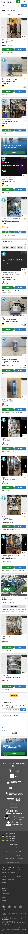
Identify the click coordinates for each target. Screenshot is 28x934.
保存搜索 (14, 695)
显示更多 (14, 733)
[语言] (24, 1)
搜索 (24, 5)
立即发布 (14, 153)
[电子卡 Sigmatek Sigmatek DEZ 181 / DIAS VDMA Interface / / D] (14, 346)
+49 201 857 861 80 (10, 838)
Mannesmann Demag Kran (14, 862)
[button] (26, 1)
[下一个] (25, 28)
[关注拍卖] (25, 598)
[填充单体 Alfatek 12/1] (14, 427)
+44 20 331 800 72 (10, 834)
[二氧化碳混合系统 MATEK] (14, 625)
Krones (13, 247)
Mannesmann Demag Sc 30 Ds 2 (14, 851)
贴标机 (20, 247)
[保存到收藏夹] (25, 40)
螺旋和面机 (20, 858)
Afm (3, 721)
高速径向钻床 (19, 855)
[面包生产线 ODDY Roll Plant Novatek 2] (14, 664)
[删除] (19, 5)
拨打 (21, 49)
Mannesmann (9, 855)
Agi (3, 724)
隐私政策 (22, 929)
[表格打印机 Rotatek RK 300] (14, 584)
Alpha (3, 730)
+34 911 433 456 (9, 841)
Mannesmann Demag (10, 858)
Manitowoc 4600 (14, 848)
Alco (3, 727)
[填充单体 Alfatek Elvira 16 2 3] (14, 466)
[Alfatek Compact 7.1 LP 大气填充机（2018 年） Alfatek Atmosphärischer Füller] (14, 207)
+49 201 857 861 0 (10, 836)
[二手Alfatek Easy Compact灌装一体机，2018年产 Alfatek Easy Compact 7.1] (14, 544)
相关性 (21, 14)
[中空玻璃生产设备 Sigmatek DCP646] (14, 388)
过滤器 (8, 14)
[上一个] (2, 28)
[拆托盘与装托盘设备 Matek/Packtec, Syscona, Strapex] (14, 108)
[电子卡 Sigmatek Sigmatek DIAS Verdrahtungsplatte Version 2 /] (14, 67)
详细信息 (14, 607)
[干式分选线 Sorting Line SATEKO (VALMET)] (14, 28)
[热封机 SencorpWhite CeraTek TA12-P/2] (14, 505)
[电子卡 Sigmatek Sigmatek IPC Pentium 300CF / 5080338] (14, 306)
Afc (3, 718)
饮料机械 (5, 247)
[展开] (14, 55)
